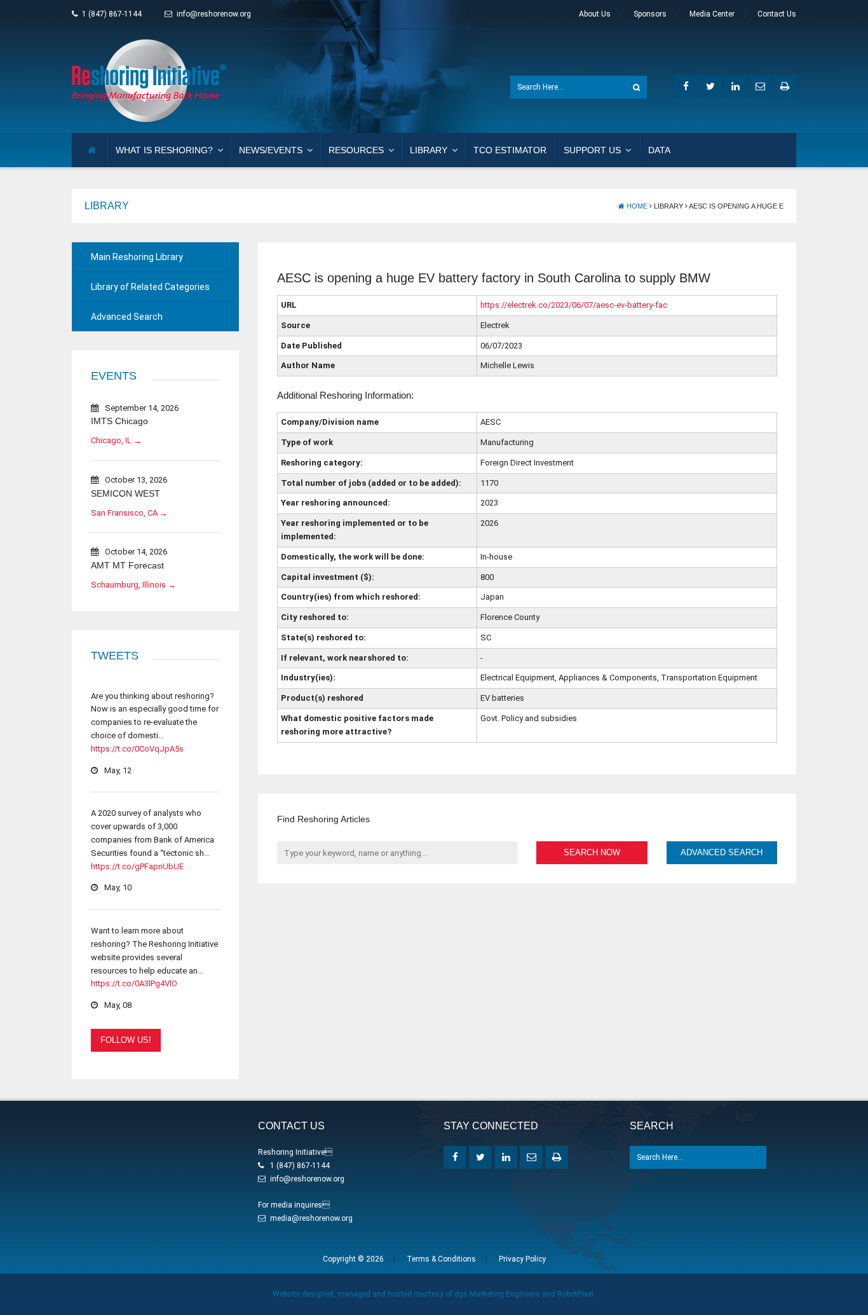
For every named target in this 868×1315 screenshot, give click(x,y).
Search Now (592, 852)
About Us (595, 14)
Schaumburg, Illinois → (133, 584)
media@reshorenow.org (311, 1218)
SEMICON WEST (125, 493)
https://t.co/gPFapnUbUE (137, 866)
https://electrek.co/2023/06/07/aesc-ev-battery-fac (573, 305)
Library (428, 150)
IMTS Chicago (119, 421)
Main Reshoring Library (137, 257)
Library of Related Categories (150, 287)
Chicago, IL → (116, 440)
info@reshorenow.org (214, 14)
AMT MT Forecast (127, 565)
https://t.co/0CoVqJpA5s (137, 749)
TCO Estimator (509, 150)
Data (659, 150)
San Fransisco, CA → (129, 513)
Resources (356, 150)
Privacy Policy (522, 1259)
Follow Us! (125, 1040)
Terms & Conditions (441, 1259)
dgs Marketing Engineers (497, 1294)
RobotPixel (575, 1294)
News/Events (270, 150)
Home (636, 206)
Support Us (592, 150)
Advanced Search (127, 317)
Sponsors (650, 14)
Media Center (712, 14)
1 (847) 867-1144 (112, 14)
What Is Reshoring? (164, 150)
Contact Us (776, 14)
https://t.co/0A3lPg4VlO (134, 983)
